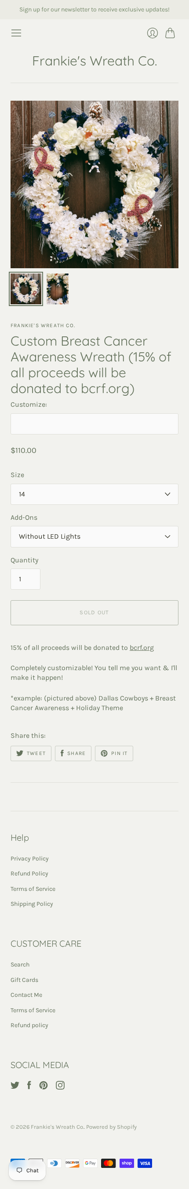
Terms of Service (33, 889)
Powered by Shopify (111, 1126)
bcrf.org (142, 647)
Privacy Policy (30, 858)
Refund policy (29, 1025)
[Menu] (16, 33)
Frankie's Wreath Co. (94, 60)
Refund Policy (29, 873)
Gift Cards (24, 980)
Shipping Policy (32, 904)
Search (20, 964)
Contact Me (26, 995)
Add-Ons (24, 517)
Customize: (29, 404)
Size (17, 474)
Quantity (24, 560)
